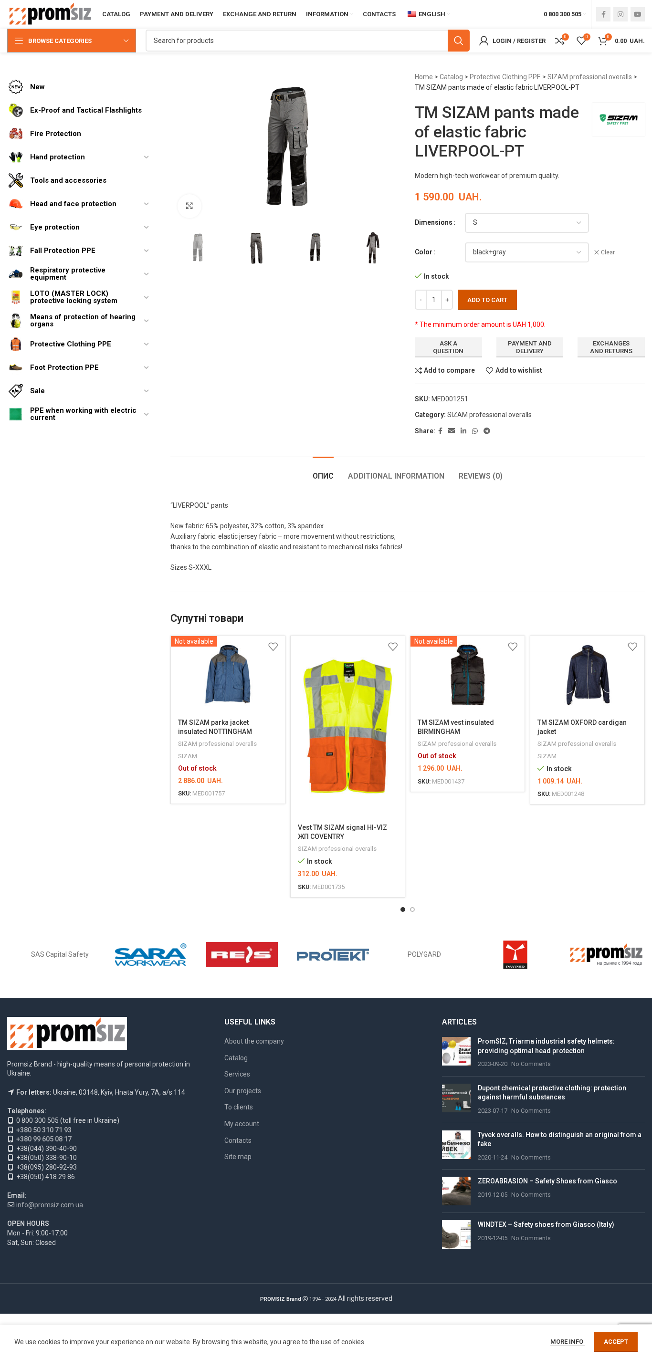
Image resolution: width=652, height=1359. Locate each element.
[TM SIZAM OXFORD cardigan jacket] (587, 674)
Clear (608, 252)
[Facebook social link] (603, 14)
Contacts (238, 1140)
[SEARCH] (459, 41)
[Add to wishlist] (273, 647)
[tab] (323, 471)
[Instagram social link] (620, 14)
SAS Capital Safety (60, 954)
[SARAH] (151, 955)
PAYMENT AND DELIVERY (530, 347)
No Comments (531, 1063)
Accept (616, 1341)
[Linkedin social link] (463, 431)
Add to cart (487, 299)
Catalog (451, 77)
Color (423, 252)
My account (241, 1124)
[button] (402, 909)
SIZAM (187, 756)
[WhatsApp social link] (475, 431)
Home (424, 77)
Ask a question (448, 347)
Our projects (242, 1091)
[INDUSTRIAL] (606, 955)
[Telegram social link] (487, 431)
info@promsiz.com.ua (49, 1205)
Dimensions (433, 222)
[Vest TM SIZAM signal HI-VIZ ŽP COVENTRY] (348, 726)
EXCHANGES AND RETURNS (611, 347)
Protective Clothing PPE (505, 77)
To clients (238, 1107)
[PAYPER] (515, 955)
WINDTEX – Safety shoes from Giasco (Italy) (546, 1224)
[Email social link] (451, 431)
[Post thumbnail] (456, 1053)
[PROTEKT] (333, 955)
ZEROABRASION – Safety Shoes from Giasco (547, 1181)
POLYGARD (424, 954)
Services (237, 1074)
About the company (254, 1041)
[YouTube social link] (638, 14)
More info (567, 1341)
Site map (238, 1156)
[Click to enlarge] (189, 206)
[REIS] (242, 955)
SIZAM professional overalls (589, 77)
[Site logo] (50, 14)
